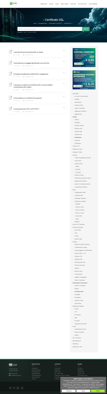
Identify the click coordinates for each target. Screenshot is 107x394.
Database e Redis (77, 152)
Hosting (75, 241)
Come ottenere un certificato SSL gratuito (28, 98)
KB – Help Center (59, 373)
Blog (57, 4)
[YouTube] (17, 387)
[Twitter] (10, 387)
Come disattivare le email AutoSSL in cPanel (28, 52)
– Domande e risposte (80, 198)
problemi (34, 32)
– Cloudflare (77, 294)
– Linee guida (77, 303)
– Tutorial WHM (78, 274)
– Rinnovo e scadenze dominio (82, 184)
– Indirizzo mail (78, 239)
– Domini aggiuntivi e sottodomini (83, 250)
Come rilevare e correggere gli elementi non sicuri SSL (31, 63)
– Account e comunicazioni (81, 96)
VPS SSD (34, 379)
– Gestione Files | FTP (80, 253)
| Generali (77, 169)
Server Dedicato (36, 377)
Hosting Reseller (36, 371)
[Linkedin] (22, 387)
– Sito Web (77, 320)
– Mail (75, 317)
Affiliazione (80, 370)
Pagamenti (57, 370)
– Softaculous (77, 143)
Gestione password (78, 227)
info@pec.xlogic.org (16, 375)
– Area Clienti (77, 230)
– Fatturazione (77, 102)
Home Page (43, 4)
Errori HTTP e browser (79, 224)
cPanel (75, 117)
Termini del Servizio (82, 375)
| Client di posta (79, 207)
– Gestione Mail (78, 131)
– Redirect (76, 268)
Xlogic (51, 4)
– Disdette (76, 99)
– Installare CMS (78, 259)
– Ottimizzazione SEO (79, 262)
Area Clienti (64, 4)
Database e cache (77, 149)
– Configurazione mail (79, 192)
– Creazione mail (78, 195)
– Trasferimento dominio (80, 187)
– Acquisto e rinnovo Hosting (81, 244)
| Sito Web (78, 172)
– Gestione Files (78, 128)
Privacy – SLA (81, 373)
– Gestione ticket (78, 105)
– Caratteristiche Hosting (80, 247)
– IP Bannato (77, 315)
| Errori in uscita (79, 213)
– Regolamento (78, 114)
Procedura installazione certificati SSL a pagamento (31, 74)
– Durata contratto (79, 332)
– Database (77, 122)
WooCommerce (77, 341)
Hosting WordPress (36, 375)
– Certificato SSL (79, 291)
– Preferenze (77, 137)
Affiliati (73, 4)
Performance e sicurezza (55, 23)
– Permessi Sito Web (79, 265)
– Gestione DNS (78, 163)
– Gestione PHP (78, 134)
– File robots (77, 297)
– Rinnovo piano (78, 271)
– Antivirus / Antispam (79, 285)
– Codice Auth (77, 160)
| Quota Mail (78, 216)
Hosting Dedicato (36, 373)
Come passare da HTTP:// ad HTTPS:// (26, 109)
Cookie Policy (81, 371)
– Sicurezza (77, 140)
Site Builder (35, 368)
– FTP (75, 312)
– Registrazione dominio (80, 181)
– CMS (75, 233)
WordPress (75, 344)
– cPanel (76, 236)
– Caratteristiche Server (80, 329)
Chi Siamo (80, 368)
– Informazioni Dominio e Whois (82, 178)
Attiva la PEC (82, 4)
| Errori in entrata (79, 210)
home (34, 23)
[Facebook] (14, 387)
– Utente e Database (79, 280)
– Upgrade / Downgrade (80, 277)
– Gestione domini (79, 125)
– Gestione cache (78, 300)
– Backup (76, 119)
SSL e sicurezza (77, 338)
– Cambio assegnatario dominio (82, 157)
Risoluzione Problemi (78, 306)
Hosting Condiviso (36, 370)
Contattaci (57, 379)
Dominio (75, 155)
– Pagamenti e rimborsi (80, 111)
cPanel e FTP (76, 146)
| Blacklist (77, 204)
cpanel (25, 32)
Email (74, 189)
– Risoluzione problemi (80, 201)
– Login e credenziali (79, 108)
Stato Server (93, 4)
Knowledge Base (42, 23)
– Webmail (76, 221)
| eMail (77, 166)
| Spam (77, 219)
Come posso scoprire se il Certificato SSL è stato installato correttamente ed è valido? (33, 86)
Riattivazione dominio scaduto (62, 375)
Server (74, 326)
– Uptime (76, 335)
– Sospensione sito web (80, 323)
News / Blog (57, 371)
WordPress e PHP (77, 347)
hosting (29, 32)
